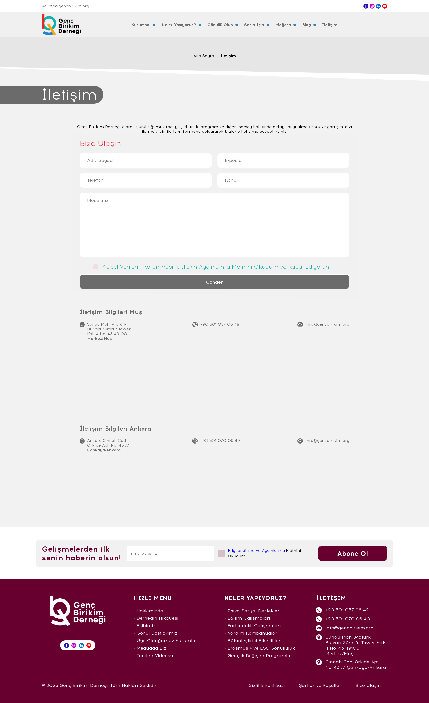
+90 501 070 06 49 (220, 440)
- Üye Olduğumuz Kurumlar (165, 640)
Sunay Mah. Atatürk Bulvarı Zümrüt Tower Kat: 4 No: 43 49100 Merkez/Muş (355, 645)
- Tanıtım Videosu (153, 655)
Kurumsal (140, 24)
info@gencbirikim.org (327, 324)
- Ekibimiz (144, 625)
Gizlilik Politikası (267, 685)
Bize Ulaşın (368, 685)
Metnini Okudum (264, 553)
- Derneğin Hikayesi (155, 618)
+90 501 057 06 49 (219, 324)
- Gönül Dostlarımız (155, 633)
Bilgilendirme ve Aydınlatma (256, 550)
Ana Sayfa (203, 55)
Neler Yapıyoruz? (179, 24)
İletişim (329, 24)
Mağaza (283, 24)
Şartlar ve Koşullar (320, 685)
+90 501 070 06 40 (347, 619)
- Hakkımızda (148, 611)
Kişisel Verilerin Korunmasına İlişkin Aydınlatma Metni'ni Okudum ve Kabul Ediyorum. (217, 267)
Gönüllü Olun (220, 24)
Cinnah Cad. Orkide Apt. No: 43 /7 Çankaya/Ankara (355, 664)
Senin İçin (254, 24)
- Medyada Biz (149, 648)
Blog (306, 24)
